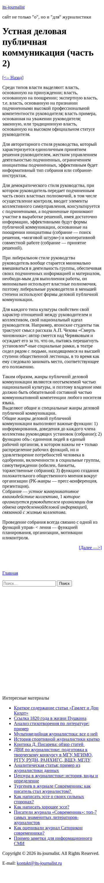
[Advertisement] (52, 639)
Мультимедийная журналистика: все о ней (56, 733)
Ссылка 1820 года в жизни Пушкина (50, 718)
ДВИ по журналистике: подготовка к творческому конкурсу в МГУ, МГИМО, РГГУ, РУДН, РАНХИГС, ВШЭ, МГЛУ (53, 754)
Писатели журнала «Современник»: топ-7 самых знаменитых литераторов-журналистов (55, 817)
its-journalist (13, 7)
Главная (10, 573)
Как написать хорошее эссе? (41, 806)
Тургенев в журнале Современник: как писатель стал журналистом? (52, 789)
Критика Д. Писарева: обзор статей (49, 744)
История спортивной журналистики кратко (57, 739)
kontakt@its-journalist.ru (39, 863)
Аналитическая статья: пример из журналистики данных (47, 768)
